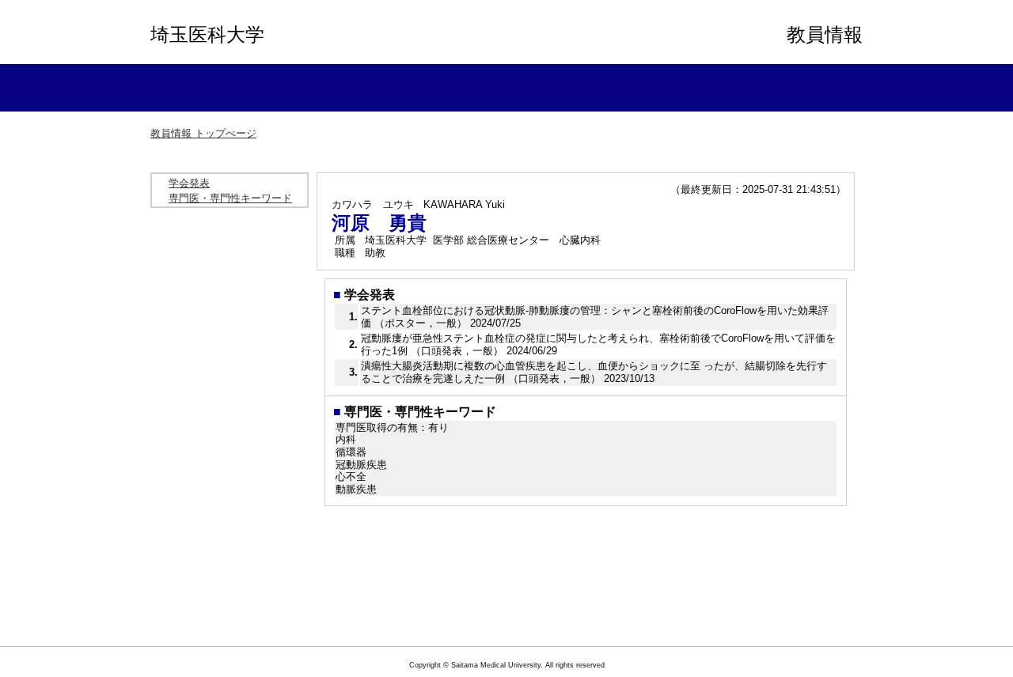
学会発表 (189, 183)
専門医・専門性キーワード (230, 198)
